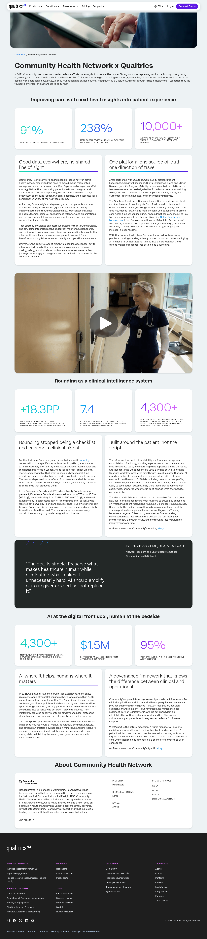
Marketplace (161, 887)
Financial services (64, 873)
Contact (159, 873)
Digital (59, 907)
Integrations (161, 891)
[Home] (17, 6)
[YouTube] (32, 920)
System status (113, 891)
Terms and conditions (37, 931)
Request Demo (187, 6)
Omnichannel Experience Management (26, 898)
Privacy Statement (16, 931)
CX (153, 786)
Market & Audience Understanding (24, 912)
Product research (64, 903)
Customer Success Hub (117, 873)
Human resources (64, 912)
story (161, 528)
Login (170, 6)
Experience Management (163, 799)
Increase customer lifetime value (23, 869)
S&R (154, 795)
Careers (159, 882)
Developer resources (115, 882)
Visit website (25, 820)
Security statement (60, 931)
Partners (159, 896)
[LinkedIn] (26, 920)
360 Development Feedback (20, 907)
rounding (84, 460)
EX (153, 790)
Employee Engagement (18, 903)
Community (111, 869)
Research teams (64, 898)
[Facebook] (14, 920)
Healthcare (61, 869)
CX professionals (64, 894)
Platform (159, 878)
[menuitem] (36, 6)
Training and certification (118, 887)
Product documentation (117, 878)
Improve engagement (17, 873)
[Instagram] (8, 920)
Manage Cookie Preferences (86, 931)
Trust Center (161, 901)
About (158, 869)
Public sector (62, 878)
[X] (20, 920)
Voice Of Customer (16, 894)
